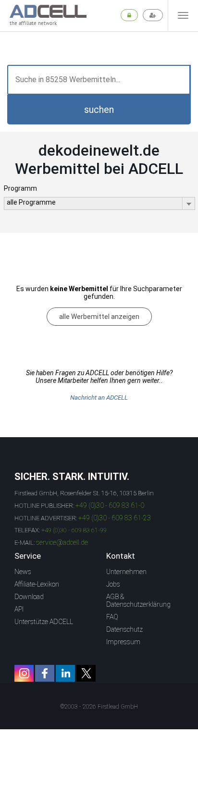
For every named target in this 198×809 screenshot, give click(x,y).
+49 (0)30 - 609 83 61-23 (114, 518)
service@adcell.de (62, 542)
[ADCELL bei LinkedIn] (65, 673)
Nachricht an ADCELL (99, 397)
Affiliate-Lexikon (36, 584)
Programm (20, 188)
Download (29, 597)
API (19, 609)
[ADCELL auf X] (86, 673)
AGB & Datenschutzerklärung (138, 600)
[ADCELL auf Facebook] (44, 673)
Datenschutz (124, 629)
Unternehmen (126, 572)
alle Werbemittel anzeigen (99, 316)
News (22, 572)
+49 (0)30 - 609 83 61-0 (109, 505)
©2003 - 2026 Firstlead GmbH (99, 706)
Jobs (113, 584)
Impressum (123, 642)
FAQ (112, 617)
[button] (99, 109)
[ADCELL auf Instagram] (24, 673)
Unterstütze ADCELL (43, 621)
